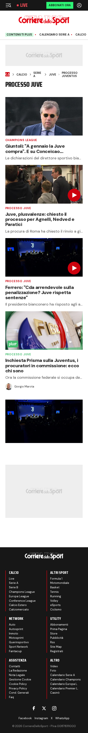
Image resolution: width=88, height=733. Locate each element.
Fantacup (15, 651)
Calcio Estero (18, 605)
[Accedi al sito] (80, 5)
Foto (53, 670)
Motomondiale (59, 583)
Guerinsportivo (19, 642)
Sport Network (18, 647)
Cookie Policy (18, 684)
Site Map (56, 647)
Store (53, 633)
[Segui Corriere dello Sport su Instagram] (54, 708)
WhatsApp (62, 718)
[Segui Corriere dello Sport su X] (44, 708)
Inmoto (13, 633)
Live (24, 5)
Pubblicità (56, 638)
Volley (54, 601)
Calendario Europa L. (64, 684)
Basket (54, 587)
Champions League (21, 140)
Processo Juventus (70, 74)
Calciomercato (19, 609)
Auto (12, 624)
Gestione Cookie (20, 679)
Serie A (37, 74)
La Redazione (18, 670)
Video (54, 666)
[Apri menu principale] (8, 5)
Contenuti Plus (19, 34)
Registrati (56, 651)
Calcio (81, 34)
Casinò (55, 692)
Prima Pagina (58, 629)
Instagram (41, 718)
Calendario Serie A (54, 34)
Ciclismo (56, 609)
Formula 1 (56, 578)
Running (55, 596)
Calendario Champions (65, 679)
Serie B (13, 587)
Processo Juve (18, 208)
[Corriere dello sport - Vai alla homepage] (44, 20)
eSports (55, 605)
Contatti (14, 666)
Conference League (22, 601)
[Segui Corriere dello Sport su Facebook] (33, 708)
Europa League (19, 596)
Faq (11, 697)
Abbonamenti (59, 624)
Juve (52, 74)
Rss (52, 642)
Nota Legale (17, 675)
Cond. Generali (19, 692)
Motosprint (16, 638)
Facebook (25, 718)
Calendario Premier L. (64, 688)
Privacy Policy (18, 688)
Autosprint (16, 629)
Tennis (54, 592)
